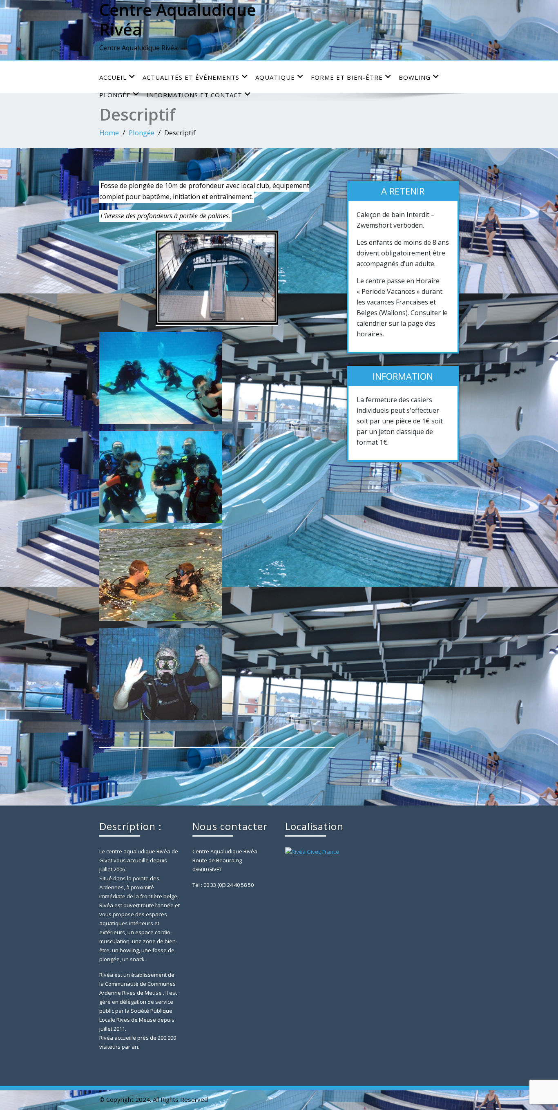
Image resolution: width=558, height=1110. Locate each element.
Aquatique (275, 77)
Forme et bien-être (347, 77)
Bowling (415, 77)
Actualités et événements (191, 77)
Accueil (113, 77)
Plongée (141, 132)
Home (109, 132)
